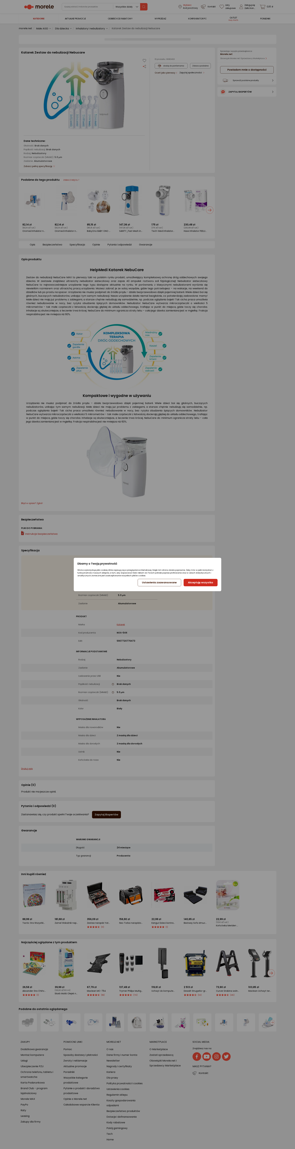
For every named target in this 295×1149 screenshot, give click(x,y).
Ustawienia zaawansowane (159, 582)
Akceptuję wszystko (200, 582)
